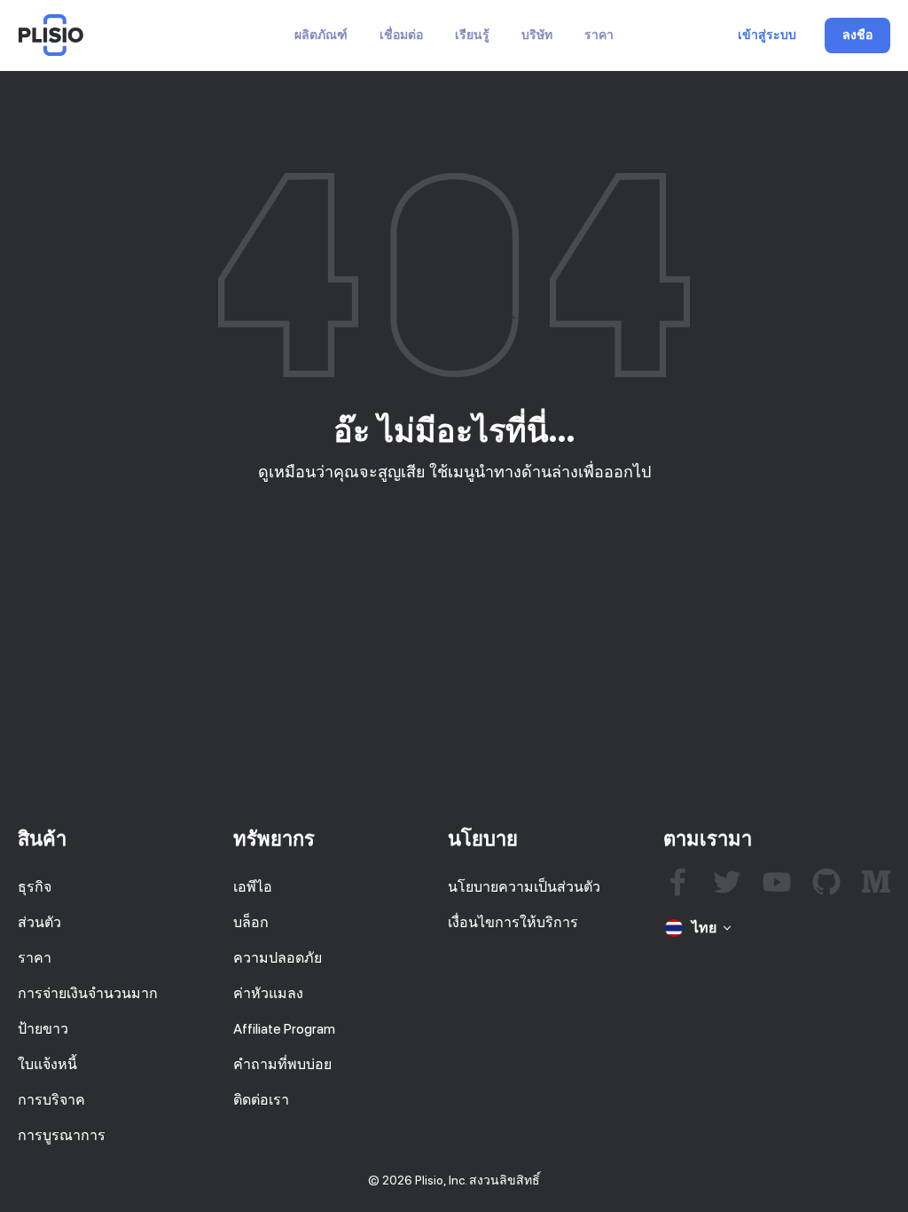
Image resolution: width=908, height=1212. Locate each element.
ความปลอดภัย (277, 957)
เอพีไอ (252, 886)
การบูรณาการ (62, 1135)
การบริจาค (51, 1099)
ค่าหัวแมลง (268, 993)
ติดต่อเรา (261, 1099)
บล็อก (251, 922)
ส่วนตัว (39, 922)
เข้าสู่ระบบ (767, 35)
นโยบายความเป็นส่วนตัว (524, 886)
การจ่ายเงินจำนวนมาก (88, 993)
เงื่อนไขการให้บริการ (513, 922)
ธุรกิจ (34, 886)
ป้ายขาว (43, 1028)
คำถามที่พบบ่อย (282, 1064)
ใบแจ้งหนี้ (47, 1064)
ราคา (599, 35)
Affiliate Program (284, 1028)
